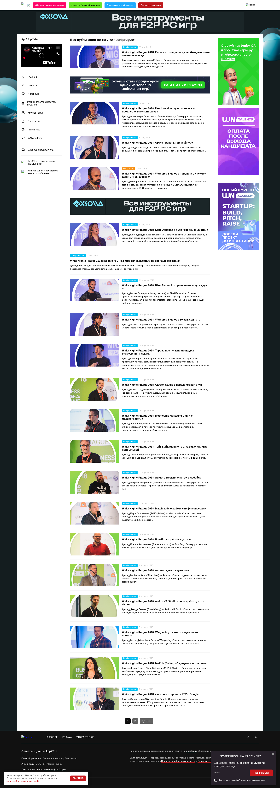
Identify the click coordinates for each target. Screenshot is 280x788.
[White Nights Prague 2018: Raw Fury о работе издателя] (94, 544)
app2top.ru (191, 751)
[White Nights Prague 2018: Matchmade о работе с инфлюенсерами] (94, 513)
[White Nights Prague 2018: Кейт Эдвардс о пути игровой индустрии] (94, 234)
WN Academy (35, 138)
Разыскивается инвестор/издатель (41, 103)
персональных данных (254, 780)
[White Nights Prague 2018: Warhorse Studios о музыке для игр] (94, 324)
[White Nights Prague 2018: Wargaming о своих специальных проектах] (94, 637)
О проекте (52, 737)
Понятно (78, 778)
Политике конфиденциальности (178, 761)
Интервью (33, 93)
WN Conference (85, 737)
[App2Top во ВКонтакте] (248, 737)
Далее (146, 721)
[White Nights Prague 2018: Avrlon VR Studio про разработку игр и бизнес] (94, 606)
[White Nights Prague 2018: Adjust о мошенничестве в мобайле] (94, 482)
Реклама (67, 737)
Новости (32, 85)
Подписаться (261, 772)
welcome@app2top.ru (55, 769)
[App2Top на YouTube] (241, 737)
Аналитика (34, 129)
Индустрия (128, 168)
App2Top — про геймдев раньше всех (41, 162)
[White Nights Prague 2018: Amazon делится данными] (94, 575)
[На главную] (22, 5)
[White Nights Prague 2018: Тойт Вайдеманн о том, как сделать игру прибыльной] (94, 451)
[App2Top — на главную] (30, 737)
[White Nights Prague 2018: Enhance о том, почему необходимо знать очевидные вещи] (94, 57)
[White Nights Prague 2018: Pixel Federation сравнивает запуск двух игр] (94, 290)
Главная (32, 77)
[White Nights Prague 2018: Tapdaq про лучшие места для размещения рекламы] (94, 355)
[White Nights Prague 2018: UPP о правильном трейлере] (94, 147)
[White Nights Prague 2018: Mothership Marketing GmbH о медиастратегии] (94, 420)
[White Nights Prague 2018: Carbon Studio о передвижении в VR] (94, 389)
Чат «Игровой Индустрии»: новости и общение (43, 172)
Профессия (34, 121)
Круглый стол (35, 112)
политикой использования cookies (23, 781)
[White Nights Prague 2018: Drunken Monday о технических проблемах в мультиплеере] (94, 113)
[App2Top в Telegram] (256, 737)
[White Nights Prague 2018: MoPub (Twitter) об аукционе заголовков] (94, 668)
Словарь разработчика (40, 149)
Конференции (129, 47)
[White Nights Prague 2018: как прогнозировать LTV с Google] (94, 699)
